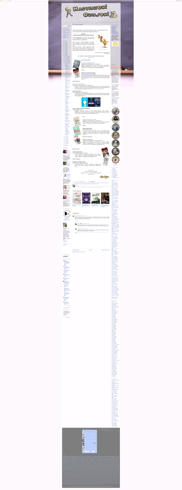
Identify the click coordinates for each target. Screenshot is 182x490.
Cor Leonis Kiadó (114, 200)
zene (111, 463)
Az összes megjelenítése (67, 305)
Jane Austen (94, 472)
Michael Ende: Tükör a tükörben (67, 99)
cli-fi (65, 478)
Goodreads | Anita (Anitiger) (65, 36)
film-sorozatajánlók (108, 461)
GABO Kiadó (78, 465)
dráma (107, 460)
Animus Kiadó (79, 467)
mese (84, 460)
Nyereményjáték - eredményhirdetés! (67, 121)
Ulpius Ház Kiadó (114, 288)
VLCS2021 (115, 482)
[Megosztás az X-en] (92, 181)
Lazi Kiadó (113, 240)
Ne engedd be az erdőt (88, 439)
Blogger (112, 486)
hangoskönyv (90, 478)
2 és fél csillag (117, 471)
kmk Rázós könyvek (100, 483)
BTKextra (64, 458)
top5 (72, 474)
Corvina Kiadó (114, 201)
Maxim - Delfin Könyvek (90, 471)
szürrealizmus (114, 362)
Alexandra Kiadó (114, 187)
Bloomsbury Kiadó (114, 192)
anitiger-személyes (114, 396)
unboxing (103, 469)
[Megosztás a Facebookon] (93, 181)
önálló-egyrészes (76, 456)
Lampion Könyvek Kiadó (112, 475)
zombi (112, 375)
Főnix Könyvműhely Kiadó (88, 472)
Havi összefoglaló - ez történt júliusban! (67, 134)
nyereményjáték (114, 415)
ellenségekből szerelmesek (75, 478)
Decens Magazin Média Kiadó (100, 475)
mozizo (113, 413)
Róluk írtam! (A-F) (69, 22)
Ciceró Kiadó (113, 197)
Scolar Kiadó (113, 273)
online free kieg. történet (115, 295)
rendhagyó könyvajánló (110, 472)
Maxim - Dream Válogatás (114, 250)
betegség (88, 473)
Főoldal (64, 22)
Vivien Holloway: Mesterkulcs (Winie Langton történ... (67, 77)
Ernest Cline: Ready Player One (78, 84)
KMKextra (107, 465)
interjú (112, 405)
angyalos (113, 309)
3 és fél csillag (114, 173)
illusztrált (113, 329)
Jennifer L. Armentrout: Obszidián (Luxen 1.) (67, 118)
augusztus (66, 61)
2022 (64, 472)
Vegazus (76, 215)
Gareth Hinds (86, 433)
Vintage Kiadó (114, 291)
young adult (68, 457)
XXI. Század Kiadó (71, 465)
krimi (112, 335)
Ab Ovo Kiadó (114, 182)
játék (113, 466)
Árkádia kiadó (114, 298)
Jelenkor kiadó (96, 480)
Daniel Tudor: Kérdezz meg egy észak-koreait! (67, 294)
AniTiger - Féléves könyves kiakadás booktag (67, 127)
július (66, 136)
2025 (65, 43)
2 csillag (113, 169)
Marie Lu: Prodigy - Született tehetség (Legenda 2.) (67, 124)
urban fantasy (109, 458)
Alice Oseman (86, 448)
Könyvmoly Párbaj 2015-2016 (115, 469)
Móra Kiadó (113, 256)
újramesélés (76, 463)
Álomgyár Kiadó (76, 474)
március (66, 141)
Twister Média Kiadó (115, 284)
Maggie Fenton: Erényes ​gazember (66, 303)
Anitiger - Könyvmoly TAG (67, 74)
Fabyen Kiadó (114, 210)
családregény (114, 311)
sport (82, 465)
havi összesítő (114, 404)
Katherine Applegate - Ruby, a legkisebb (67, 268)
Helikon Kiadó (108, 469)
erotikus (113, 316)
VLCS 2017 (113, 392)
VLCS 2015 (113, 390)
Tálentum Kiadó (114, 287)
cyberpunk (78, 483)
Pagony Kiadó (114, 258)
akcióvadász (71, 483)
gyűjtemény (109, 466)
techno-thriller (114, 363)
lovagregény (114, 483)
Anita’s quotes (65, 309)
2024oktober (113, 85)
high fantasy (90, 464)
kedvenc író (113, 406)
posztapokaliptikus (114, 350)
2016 (65, 54)
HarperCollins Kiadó (115, 219)
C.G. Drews (86, 440)
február (66, 142)
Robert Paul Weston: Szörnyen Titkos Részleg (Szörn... (67, 103)
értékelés (110, 456)
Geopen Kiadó (114, 217)
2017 (65, 53)
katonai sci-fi (95, 483)
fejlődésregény (84, 478)
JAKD (112, 381)
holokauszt (100, 473)
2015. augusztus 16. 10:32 (85, 223)
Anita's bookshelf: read (89, 431)
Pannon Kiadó (114, 260)
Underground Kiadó (114, 289)
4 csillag (113, 174)
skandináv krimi (69, 474)
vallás (73, 472)
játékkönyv (64, 474)
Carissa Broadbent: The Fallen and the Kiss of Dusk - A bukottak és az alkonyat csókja (66, 284)
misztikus (84, 461)
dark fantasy (113, 312)
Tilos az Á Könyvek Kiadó (67, 469)
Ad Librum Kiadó (114, 184)
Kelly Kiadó (113, 233)
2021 (65, 48)
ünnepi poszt (113, 426)
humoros (113, 325)
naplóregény (113, 345)
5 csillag (113, 176)
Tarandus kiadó (90, 482)
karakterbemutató (91, 483)
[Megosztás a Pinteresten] (94, 181)
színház (84, 475)
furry (87, 478)
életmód (69, 466)
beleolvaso (75, 483)
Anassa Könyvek (94, 479)
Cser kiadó (114, 479)
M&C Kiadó (105, 474)
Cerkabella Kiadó (114, 194)
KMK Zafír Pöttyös (89, 470)
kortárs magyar (106, 483)
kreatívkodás (76, 475)
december (66, 56)
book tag (113, 399)
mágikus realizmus (114, 344)
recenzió (113, 419)
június (66, 137)
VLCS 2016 (113, 391)
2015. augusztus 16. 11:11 (84, 228)
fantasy (113, 318)
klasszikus (113, 334)
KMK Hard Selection (99, 472)
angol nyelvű (113, 395)
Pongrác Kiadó (114, 267)
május (66, 138)
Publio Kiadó (113, 268)
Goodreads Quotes (68, 317)
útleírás (71, 479)
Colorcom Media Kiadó (115, 198)
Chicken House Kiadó (115, 195)
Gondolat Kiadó (114, 218)
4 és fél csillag (114, 175)
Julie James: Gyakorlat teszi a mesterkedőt (67, 96)
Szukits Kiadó (101, 471)
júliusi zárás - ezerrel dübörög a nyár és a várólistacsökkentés (67, 290)
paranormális (102, 463)
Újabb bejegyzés (76, 249)
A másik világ (66, 292)
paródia (68, 471)
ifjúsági (113, 327)
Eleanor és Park (87, 130)
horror (80, 461)
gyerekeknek (101, 459)
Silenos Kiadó (114, 274)
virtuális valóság (105, 473)
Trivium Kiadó (94, 482)
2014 (65, 145)
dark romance (69, 478)
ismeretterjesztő (111, 462)
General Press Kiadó (83, 463)
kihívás (113, 407)
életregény (68, 479)
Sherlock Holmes (114, 306)
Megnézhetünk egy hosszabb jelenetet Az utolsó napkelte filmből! (67, 263)
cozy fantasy (92, 473)
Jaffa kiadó (106, 475)
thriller (103, 460)
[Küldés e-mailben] (90, 181)
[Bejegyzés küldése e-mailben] (89, 181)
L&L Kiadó (113, 239)
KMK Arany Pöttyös (114, 224)
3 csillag (93, 462)
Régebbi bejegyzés (105, 249)
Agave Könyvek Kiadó (115, 185)
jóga (87, 483)
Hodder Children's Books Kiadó (80, 480)
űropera (74, 479)
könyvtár (80, 475)
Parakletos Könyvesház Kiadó (99, 481)
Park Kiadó (113, 263)
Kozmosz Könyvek (114, 238)
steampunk (113, 358)
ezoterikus (113, 317)
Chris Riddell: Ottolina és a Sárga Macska (67, 131)
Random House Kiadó (115, 269)
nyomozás (70, 463)
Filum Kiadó (68, 480)
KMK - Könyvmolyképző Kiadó (88, 457)
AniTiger (78, 223)
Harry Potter (83, 471)
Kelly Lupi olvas (66, 270)
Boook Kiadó (82, 472)
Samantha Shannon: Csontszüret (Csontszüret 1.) (67, 66)
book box (113, 398)
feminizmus (105, 471)
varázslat (113, 370)
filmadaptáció (114, 319)
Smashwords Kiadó (114, 277)
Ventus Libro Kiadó (114, 290)
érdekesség (113, 422)
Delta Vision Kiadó (114, 206)
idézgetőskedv (107, 459)
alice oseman (94, 470)
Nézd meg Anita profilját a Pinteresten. (107, 430)
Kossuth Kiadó (114, 237)
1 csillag (113, 168)
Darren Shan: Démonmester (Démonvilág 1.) (67, 80)
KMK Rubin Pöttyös (96, 460)
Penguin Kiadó (106, 481)
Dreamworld (66, 266)
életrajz (113, 376)
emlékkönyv (82, 483)
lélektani (72, 461)
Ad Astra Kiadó (114, 183)
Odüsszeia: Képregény (88, 432)
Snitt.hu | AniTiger (65, 34)
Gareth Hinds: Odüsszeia (66, 271)
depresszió (96, 473)
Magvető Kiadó (114, 245)
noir (100, 478)
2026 (67, 472)
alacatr (105, 486)
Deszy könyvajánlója (66, 261)
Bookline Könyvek (116, 472)
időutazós (113, 326)
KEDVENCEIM (90, 22)
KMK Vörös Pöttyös (114, 228)
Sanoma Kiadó (114, 272)
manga (117, 483)
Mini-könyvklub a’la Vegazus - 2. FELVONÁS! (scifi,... (67, 111)
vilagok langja (64, 479)
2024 (65, 44)
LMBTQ (113, 305)
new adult (113, 346)
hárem (85, 483)
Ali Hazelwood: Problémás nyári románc (66, 299)
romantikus (113, 353)
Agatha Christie (88, 475)
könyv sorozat (93, 456)
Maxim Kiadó (114, 253)
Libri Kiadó (113, 241)
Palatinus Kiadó (114, 259)
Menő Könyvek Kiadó (116, 464)
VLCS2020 (111, 482)
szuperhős (70, 472)
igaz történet (113, 328)
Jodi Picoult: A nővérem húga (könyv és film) (67, 69)
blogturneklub (66, 456)
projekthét (113, 418)
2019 (65, 50)
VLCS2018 (78, 473)
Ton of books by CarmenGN (102, 49)
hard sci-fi (94, 478)
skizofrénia (106, 478)
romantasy (103, 478)
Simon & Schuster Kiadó (74, 482)
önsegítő (90, 465)
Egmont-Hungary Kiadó (115, 207)
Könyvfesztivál (97, 474)
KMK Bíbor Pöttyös (101, 480)
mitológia (113, 342)
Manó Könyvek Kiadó (115, 248)
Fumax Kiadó (101, 464)
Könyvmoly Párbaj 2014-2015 (107, 467)
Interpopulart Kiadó (114, 221)
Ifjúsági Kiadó (114, 220)
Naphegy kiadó (65, 475)
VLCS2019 (108, 482)
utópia (112, 369)
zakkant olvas (66, 288)
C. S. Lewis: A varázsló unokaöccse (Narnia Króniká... (67, 107)
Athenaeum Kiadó (79, 462)
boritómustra (84, 458)
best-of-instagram (78, 470)
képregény (113, 336)
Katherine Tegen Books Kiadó (107, 480)
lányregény (97, 478)
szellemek (113, 359)
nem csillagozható (114, 177)
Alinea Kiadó (113, 188)
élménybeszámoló (78, 459)
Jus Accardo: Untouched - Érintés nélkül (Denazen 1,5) (67, 114)
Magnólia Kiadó (113, 473)
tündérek (113, 367)
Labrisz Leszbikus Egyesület (74, 481)
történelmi (114, 461)
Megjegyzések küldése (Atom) (81, 251)
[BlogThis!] (91, 181)
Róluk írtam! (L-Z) (83, 22)
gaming (69, 475)
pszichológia (113, 352)
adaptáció (79, 464)
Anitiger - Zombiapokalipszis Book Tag (67, 94)
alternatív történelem (115, 307)
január (66, 143)
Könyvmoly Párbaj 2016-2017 (85, 469)
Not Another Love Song (88, 443)
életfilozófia (69, 467)
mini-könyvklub (114, 412)
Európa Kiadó (114, 209)
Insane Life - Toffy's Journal (66, 281)
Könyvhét (113, 382)
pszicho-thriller (114, 351)
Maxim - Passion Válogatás (67, 470)
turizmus (117, 478)
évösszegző (98, 466)
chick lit (113, 310)
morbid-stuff (113, 343)
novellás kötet (114, 414)
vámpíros (113, 371)
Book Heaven (66, 274)
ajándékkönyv (67, 483)
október (66, 59)
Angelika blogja (66, 297)
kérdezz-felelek (114, 408)
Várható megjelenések (115, 393)
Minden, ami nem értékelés (98, 22)
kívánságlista (110, 483)
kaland (113, 333)
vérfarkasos (93, 466)
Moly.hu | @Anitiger (66, 29)
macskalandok (115, 467)
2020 (65, 49)
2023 (65, 45)
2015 (65, 55)
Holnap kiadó (86, 480)
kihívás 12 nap (99, 470)
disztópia (113, 459)
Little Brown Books (80, 481)
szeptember (67, 60)
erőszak (117, 473)
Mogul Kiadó (85, 481)
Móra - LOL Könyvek (115, 254)
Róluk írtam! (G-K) (76, 22)
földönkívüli (113, 320)
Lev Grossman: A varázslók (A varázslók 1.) (67, 72)
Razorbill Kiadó (114, 271)
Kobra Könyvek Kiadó (115, 234)
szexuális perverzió (114, 360)
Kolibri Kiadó (113, 236)
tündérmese (113, 368)
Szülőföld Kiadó (85, 482)
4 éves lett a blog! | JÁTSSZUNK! (68, 186)
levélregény (113, 337)
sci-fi (112, 354)
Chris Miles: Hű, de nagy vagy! (67, 63)
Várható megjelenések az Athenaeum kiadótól (67, 90)
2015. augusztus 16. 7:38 (81, 215)
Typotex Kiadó (114, 286)
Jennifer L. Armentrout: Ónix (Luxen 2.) (67, 83)
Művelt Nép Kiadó (114, 257)
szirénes (113, 361)
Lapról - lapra (66, 278)
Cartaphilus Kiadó (114, 193)
